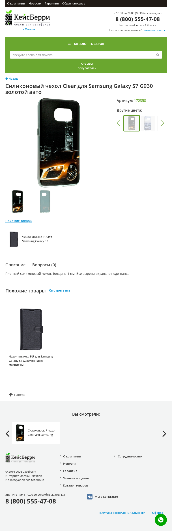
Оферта (157, 513)
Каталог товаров (89, 44)
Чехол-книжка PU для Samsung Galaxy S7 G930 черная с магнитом (31, 360)
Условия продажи (76, 478)
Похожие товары (25, 291)
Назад (13, 78)
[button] (119, 123)
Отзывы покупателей (87, 65)
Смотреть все (59, 290)
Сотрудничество (130, 456)
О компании (16, 3)
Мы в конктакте (106, 496)
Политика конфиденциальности (121, 513)
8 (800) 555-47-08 (138, 19)
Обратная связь (73, 3)
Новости (35, 3)
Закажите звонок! (154, 30)
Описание (15, 264)
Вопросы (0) (44, 264)
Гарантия (52, 3)
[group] (131, 123)
